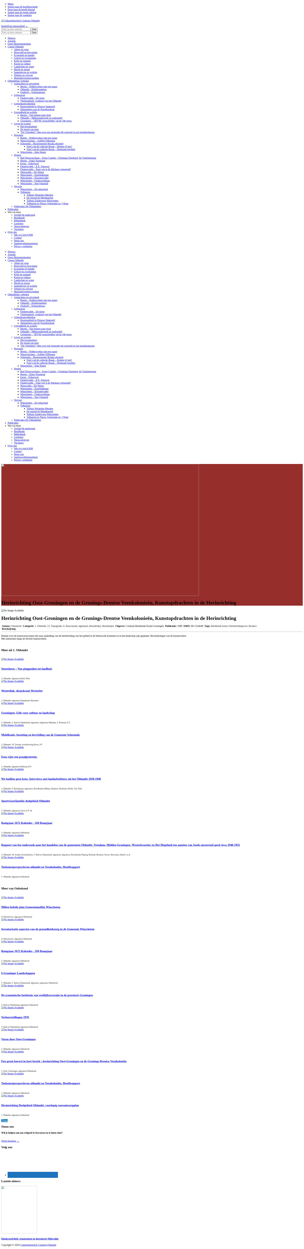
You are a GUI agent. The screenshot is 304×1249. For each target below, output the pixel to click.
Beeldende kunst (219, 626)
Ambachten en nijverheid (26, 83)
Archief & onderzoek (24, 215)
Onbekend (16, 626)
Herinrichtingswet (238, 626)
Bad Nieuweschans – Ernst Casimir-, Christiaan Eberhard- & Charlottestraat (58, 158)
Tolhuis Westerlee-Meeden (40, 195)
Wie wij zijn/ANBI (23, 235)
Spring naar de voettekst (20, 15)
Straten (17, 155)
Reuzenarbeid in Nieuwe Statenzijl (37, 106)
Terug (4, 1120)
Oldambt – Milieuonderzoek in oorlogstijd (41, 118)
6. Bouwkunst (70, 626)
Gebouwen (19, 95)
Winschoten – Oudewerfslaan (35, 180)
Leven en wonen (22, 123)
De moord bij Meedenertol (40, 197)
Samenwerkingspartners (26, 243)
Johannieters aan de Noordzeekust (37, 109)
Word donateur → (10, 1141)
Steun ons (19, 240)
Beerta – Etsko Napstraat (32, 160)
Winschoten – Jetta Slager (33, 152)
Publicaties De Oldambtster (27, 206)
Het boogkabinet (28, 126)
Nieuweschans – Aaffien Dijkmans (37, 140)
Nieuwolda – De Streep (32, 172)
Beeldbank (19, 217)
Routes (252, 626)
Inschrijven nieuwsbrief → (14, 26)
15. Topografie (54, 626)
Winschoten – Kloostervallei (34, 178)
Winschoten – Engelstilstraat (34, 175)
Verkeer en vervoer (23, 75)
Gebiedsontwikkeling (24, 103)
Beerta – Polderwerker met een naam (38, 86)
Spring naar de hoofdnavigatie (23, 6)
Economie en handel (24, 55)
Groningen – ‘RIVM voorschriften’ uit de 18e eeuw (46, 120)
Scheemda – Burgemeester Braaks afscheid (41, 143)
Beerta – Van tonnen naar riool (35, 115)
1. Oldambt (40, 626)
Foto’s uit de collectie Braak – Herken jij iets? (49, 146)
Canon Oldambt (16, 46)
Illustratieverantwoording (26, 78)
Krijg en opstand (22, 61)
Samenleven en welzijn (25, 72)
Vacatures (19, 229)
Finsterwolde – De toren (32, 98)
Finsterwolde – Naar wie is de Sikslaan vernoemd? (45, 169)
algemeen (83, 626)
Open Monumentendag (19, 43)
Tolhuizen (25, 192)
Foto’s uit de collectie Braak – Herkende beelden (51, 149)
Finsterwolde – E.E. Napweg (34, 166)
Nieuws (11, 38)
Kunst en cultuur (22, 63)
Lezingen (18, 223)
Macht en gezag (22, 69)
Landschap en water (24, 66)
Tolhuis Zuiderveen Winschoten (42, 200)
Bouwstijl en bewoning (25, 52)
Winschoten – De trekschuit (34, 189)
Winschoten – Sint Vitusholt (34, 183)
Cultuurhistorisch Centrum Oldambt (38, 1245)
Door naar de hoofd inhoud (21, 9)
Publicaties (13, 209)
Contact (18, 237)
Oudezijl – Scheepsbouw (32, 92)
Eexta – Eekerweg (29, 163)
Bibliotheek (19, 220)
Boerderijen (95, 626)
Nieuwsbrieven (21, 226)
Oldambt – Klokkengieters (33, 89)
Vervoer (18, 186)
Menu (10, 4)
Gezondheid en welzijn (25, 112)
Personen (18, 135)
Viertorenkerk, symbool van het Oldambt (40, 101)
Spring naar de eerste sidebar (22, 12)
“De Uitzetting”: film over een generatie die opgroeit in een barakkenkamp (57, 132)
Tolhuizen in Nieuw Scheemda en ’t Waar (47, 203)
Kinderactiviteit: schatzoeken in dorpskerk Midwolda (29, 1238)
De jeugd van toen (29, 129)
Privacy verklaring (23, 246)
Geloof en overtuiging (25, 58)
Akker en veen (21, 49)
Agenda (12, 41)
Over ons (12, 232)
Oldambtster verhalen (18, 81)
